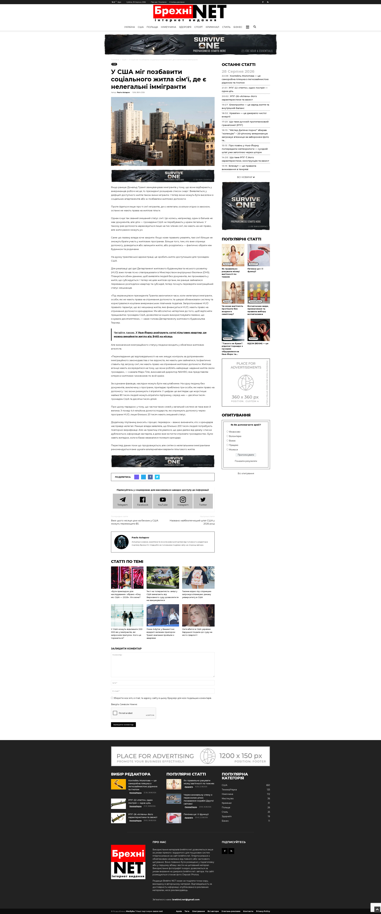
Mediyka (130, 911)
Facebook (142, 504)
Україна (129, 27)
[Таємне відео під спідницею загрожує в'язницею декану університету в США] (198, 577)
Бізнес (238, 27)
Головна (115, 59)
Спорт (198, 27)
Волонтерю (235, 436)
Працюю (233, 445)
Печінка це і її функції (196, 814)
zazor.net (158, 911)
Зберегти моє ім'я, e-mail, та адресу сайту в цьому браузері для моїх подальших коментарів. (163, 698)
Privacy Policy (263, 911)
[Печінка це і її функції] (259, 255)
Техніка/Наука (229, 789)
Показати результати (246, 461)
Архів (179, 911)
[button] (247, 27)
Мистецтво (228, 798)
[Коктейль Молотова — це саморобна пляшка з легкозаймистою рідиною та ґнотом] (118, 784)
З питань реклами (177, 2)
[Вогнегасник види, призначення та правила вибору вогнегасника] (259, 292)
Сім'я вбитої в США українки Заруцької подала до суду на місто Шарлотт (197, 632)
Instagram (183, 504)
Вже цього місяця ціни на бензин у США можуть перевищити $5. (134, 522)
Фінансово (234, 431)
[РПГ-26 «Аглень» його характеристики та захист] (118, 818)
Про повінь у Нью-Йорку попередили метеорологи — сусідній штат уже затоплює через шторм (245, 149)
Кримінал (212, 27)
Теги (187, 911)
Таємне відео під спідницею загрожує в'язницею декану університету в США (196, 594)
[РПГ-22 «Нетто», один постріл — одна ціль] (118, 804)
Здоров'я (185, 27)
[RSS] (268, 2)
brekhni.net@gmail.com (186, 899)
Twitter (203, 504)
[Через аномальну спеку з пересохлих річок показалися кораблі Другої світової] (173, 798)
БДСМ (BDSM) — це (258, 343)
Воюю (232, 440)
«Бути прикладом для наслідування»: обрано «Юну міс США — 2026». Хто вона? (126, 594)
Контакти (248, 911)
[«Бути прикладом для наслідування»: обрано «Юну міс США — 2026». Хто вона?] (127, 577)
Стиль (226, 27)
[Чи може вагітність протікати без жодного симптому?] (233, 292)
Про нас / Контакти (159, 2)
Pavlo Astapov (123, 92)
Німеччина (168, 27)
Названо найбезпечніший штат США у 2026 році (192, 522)
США (141, 27)
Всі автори (213, 911)
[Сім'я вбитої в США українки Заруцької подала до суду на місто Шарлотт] (198, 615)
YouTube (163, 504)
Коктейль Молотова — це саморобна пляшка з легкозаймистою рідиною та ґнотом (245, 79)
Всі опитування (246, 473)
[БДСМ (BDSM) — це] (259, 330)
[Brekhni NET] (190, 14)
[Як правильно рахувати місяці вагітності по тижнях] (233, 255)
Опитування (198, 911)
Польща (152, 27)
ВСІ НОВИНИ (245, 177)
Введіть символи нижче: (124, 704)
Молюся (233, 449)
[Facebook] (263, 2)
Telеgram (122, 504)
